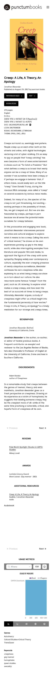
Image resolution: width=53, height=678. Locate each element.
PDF (30, 96)
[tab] (8, 624)
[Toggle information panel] (44, 566)
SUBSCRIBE (11, 103)
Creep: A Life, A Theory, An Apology (29, 494)
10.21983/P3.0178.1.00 (18, 125)
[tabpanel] (26, 592)
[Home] (24, 7)
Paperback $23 (12, 96)
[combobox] (19, 566)
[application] (26, 598)
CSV (37, 566)
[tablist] (26, 624)
